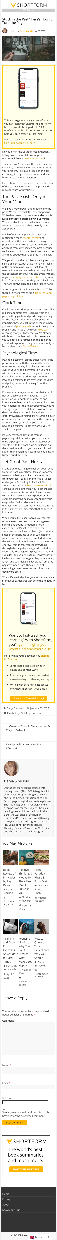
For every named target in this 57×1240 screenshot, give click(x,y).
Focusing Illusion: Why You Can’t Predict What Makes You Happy (26, 952)
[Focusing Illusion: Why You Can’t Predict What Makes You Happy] (26, 920)
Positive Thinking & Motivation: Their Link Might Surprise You (26, 881)
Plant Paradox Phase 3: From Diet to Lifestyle (41, 877)
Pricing (6, 1199)
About (5, 1204)
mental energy (31, 237)
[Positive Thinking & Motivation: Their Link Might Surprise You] (26, 851)
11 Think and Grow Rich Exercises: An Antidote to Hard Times (10, 950)
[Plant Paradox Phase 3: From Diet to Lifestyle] (41, 851)
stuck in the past (34, 158)
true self (43, 329)
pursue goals (23, 326)
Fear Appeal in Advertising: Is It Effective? (23, 746)
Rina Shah (39, 891)
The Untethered (36, 485)
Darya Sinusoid (26, 31)
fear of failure (30, 346)
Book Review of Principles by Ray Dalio (9, 877)
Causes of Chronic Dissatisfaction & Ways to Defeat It (28, 728)
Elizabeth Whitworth (25, 899)
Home (5, 1194)
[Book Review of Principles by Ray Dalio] (10, 851)
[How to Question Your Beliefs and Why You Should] (41, 920)
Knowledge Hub (11, 1210)
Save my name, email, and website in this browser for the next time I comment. (25, 1114)
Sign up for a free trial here (20, 142)
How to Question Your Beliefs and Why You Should (41, 948)
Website (7, 1098)
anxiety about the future (27, 277)
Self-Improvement (31, 713)
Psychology (13, 713)
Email (6, 1083)
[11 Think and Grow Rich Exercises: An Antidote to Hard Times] (10, 920)
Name (6, 1065)
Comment (9, 1020)
